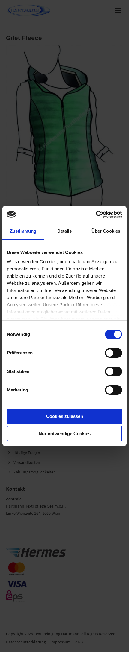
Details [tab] (64, 231)
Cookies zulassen (64, 416)
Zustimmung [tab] (23, 231)
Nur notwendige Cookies (65, 433)
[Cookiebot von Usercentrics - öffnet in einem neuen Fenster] (96, 214)
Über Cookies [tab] (106, 231)
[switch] (113, 353)
